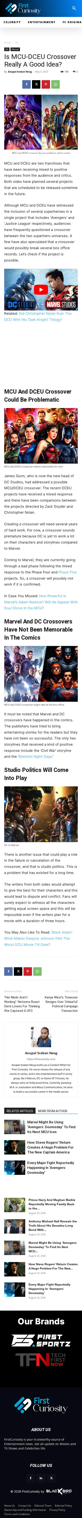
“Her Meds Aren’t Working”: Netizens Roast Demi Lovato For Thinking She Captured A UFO (22, 1004)
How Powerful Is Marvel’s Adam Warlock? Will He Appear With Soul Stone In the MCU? (41, 602)
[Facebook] (26, 84)
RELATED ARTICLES (20, 1111)
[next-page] (15, 1129)
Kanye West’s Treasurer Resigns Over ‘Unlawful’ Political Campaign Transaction (61, 1004)
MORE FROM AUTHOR (52, 1111)
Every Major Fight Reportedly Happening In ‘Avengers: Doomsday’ (50, 1168)
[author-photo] (41, 1047)
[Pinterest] (46, 84)
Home (7, 42)
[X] (36, 84)
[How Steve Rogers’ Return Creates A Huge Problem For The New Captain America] (14, 1147)
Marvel (15, 49)
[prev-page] (9, 1129)
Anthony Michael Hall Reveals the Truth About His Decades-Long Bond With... (53, 1225)
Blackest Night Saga (35, 756)
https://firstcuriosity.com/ (41, 1059)
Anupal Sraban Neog (20, 71)
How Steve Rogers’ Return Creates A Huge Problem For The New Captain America (50, 1147)
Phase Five (67, 572)
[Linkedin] (41, 1478)
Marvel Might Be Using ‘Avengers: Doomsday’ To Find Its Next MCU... (53, 1247)
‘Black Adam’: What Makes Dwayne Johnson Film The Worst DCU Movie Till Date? (38, 938)
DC (17, 42)
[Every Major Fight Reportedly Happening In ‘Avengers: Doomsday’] (14, 1167)
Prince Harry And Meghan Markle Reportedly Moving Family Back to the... (52, 1204)
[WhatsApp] (55, 84)
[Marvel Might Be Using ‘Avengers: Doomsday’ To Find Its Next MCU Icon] (14, 1248)
